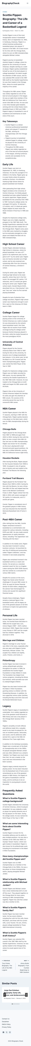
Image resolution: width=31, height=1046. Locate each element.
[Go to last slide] (4, 995)
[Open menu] (27, 3)
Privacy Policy (6, 1027)
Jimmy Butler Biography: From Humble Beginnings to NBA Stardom (23, 966)
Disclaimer (5, 1021)
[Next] (26, 995)
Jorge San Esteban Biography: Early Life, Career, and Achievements (14, 992)
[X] (6, 1032)
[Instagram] (9, 1032)
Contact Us (5, 1019)
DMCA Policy (6, 1024)
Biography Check (8, 30)
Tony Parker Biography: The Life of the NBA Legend (7, 965)
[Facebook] (3, 1032)
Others (5, 11)
